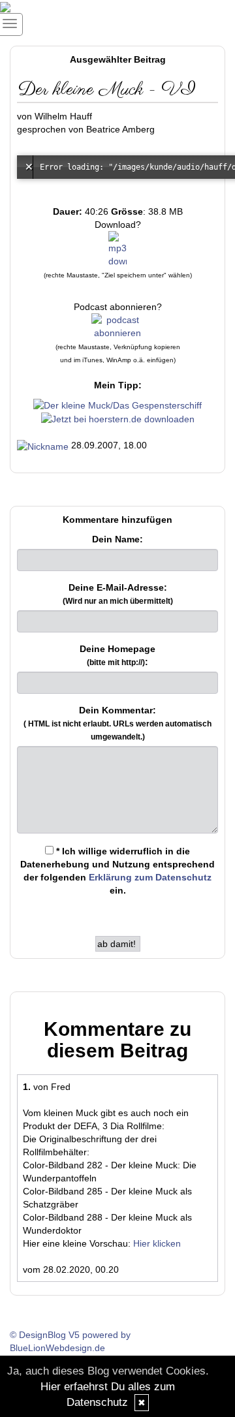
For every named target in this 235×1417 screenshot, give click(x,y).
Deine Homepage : (117, 655)
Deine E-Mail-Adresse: (118, 594)
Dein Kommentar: (118, 723)
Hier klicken (157, 1243)
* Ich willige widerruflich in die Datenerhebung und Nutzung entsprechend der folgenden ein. (117, 870)
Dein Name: (117, 539)
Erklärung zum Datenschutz (150, 877)
